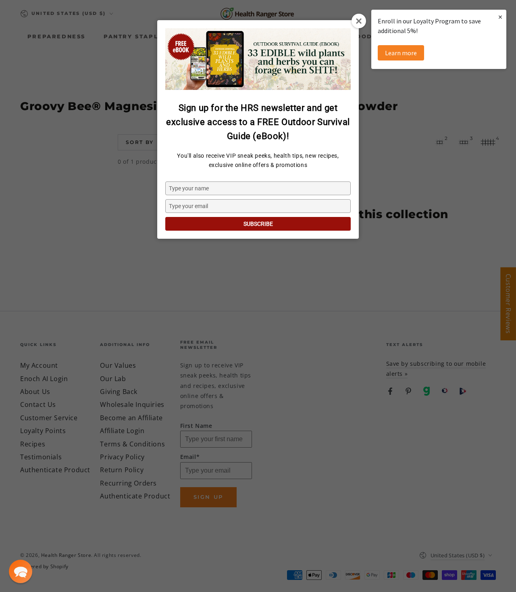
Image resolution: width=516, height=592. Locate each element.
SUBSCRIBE (258, 224)
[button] (20, 571)
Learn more (401, 53)
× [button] (500, 17)
